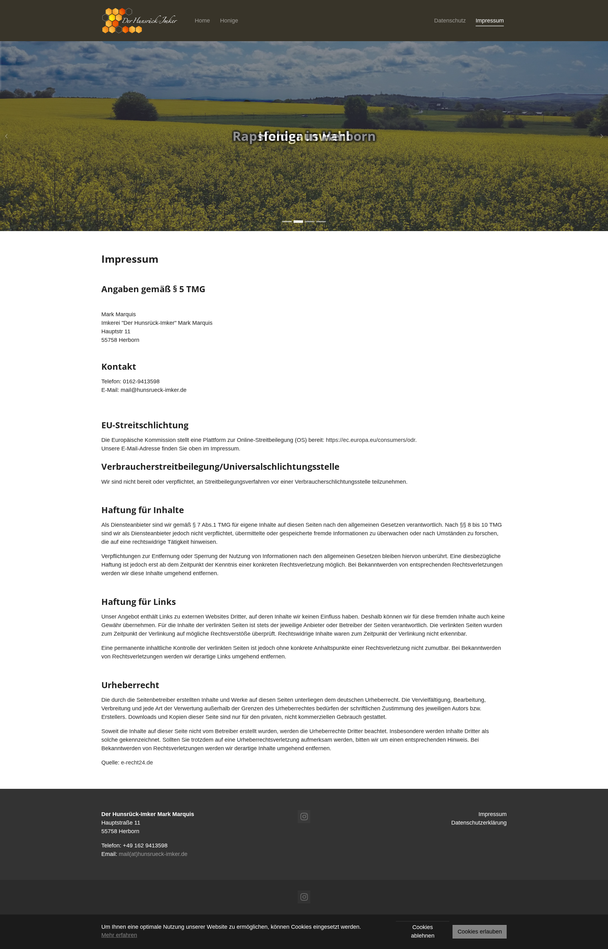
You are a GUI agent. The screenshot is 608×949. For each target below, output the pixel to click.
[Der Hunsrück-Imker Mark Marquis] (140, 21)
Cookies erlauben (480, 931)
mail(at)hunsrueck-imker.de (153, 854)
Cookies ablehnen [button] (422, 931)
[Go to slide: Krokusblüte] (309, 221)
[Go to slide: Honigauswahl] (298, 221)
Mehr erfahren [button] (119, 935)
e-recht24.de (137, 762)
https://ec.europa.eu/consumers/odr (370, 440)
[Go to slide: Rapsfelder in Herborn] (287, 221)
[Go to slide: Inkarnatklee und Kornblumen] (321, 221)
